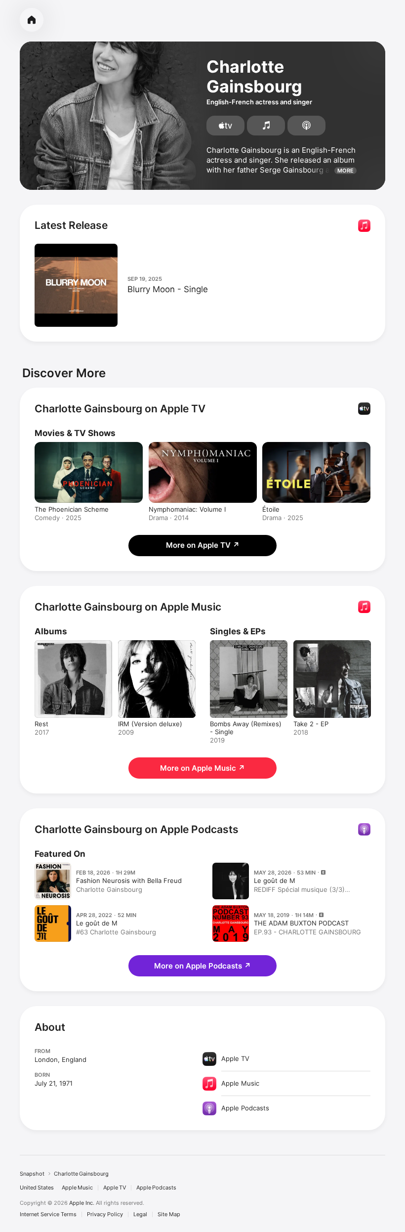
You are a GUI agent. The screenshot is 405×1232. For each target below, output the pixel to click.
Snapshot (32, 1173)
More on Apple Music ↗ (202, 768)
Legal (140, 1214)
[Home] (31, 20)
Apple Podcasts (156, 1187)
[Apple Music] (266, 125)
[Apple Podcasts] (306, 125)
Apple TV (114, 1187)
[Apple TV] (225, 125)
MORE (345, 170)
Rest (41, 724)
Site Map (169, 1214)
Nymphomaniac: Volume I (187, 509)
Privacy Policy (105, 1214)
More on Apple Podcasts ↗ (202, 965)
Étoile (271, 509)
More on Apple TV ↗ (203, 545)
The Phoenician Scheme (72, 509)
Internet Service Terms (48, 1214)
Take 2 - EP (310, 724)
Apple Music (77, 1187)
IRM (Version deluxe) (150, 724)
